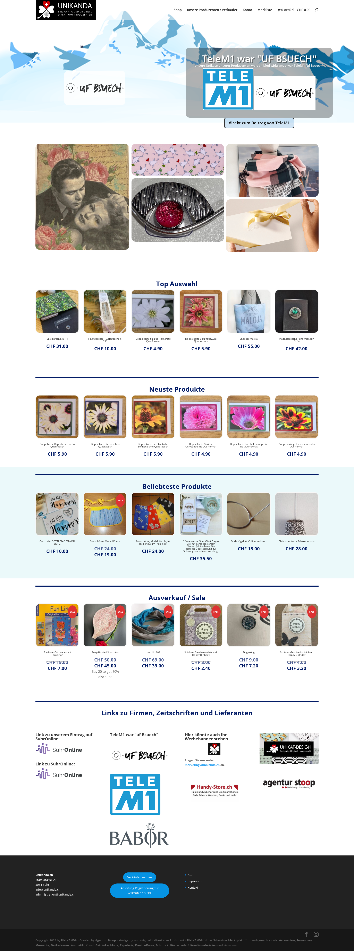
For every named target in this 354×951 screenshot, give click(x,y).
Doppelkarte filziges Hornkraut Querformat (105, 340)
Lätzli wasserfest (296, 339)
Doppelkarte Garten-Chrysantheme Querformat (152, 445)
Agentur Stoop (105, 940)
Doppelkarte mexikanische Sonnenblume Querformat (296, 445)
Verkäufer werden (139, 877)
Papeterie (126, 945)
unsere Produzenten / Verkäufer (212, 10)
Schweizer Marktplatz (228, 940)
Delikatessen (60, 945)
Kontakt (193, 887)
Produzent (177, 940)
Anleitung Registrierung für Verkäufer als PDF (140, 890)
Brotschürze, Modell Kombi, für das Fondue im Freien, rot (115, 542)
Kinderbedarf (179, 945)
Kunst (90, 945)
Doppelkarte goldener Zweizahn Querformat (248, 445)
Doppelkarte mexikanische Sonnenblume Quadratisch (105, 445)
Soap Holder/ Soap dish (67, 652)
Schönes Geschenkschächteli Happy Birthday (163, 653)
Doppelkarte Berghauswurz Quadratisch (153, 340)
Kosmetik (77, 945)
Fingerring (211, 652)
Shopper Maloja (201, 339)
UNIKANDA (69, 940)
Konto (247, 10)
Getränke (102, 945)
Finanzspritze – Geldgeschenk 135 (57, 340)
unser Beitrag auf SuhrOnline (259, 107)
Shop (178, 10)
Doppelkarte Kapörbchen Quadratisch (57, 445)
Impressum (195, 881)
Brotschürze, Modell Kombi (67, 541)
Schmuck (162, 945)
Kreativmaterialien (203, 945)
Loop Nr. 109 (115, 652)
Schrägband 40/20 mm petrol (306, 541)
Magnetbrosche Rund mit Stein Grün (248, 340)
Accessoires (287, 940)
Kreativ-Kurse (144, 945)
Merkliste (265, 10)
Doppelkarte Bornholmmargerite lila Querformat (201, 445)
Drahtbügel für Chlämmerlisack (211, 541)
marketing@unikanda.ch (202, 765)
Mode (114, 945)
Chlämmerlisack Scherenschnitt (259, 541)
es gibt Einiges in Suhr (259, 74)
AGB (190, 875)
